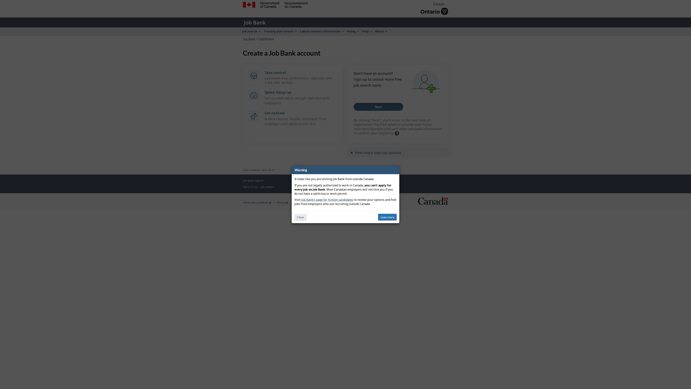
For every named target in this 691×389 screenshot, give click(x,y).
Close (300, 217)
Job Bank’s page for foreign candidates (327, 200)
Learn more (387, 217)
